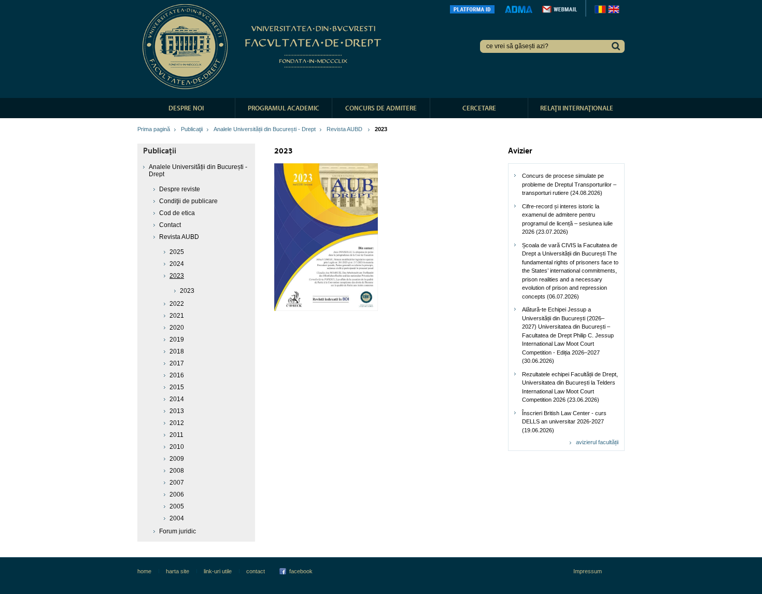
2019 (177, 339)
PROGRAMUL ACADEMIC (283, 108)
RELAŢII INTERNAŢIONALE (576, 108)
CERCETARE (479, 108)
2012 (177, 423)
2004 (177, 518)
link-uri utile (218, 571)
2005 (177, 506)
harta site (177, 571)
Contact (170, 225)
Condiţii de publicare (188, 201)
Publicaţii (192, 129)
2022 (177, 303)
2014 (177, 399)
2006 (177, 494)
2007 (177, 482)
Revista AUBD (345, 129)
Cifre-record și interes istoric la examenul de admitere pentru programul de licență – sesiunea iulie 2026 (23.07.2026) (567, 219)
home (144, 571)
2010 (177, 446)
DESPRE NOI (186, 108)
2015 (177, 387)
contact (255, 571)
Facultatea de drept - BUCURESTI (264, 46)
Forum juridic (177, 531)
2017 (177, 363)
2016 (177, 375)
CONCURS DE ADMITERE (381, 108)
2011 (177, 435)
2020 (177, 327)
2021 (177, 315)
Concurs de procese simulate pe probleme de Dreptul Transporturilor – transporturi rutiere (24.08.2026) (569, 184)
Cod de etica (177, 213)
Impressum (587, 571)
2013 (177, 411)
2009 (177, 458)
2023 (187, 290)
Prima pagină (153, 129)
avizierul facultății (597, 442)
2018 (177, 351)
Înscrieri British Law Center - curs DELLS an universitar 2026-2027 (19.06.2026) (564, 421)
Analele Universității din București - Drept (265, 129)
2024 (177, 263)
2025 (177, 252)
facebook (301, 571)
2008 (177, 470)
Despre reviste (179, 189)
